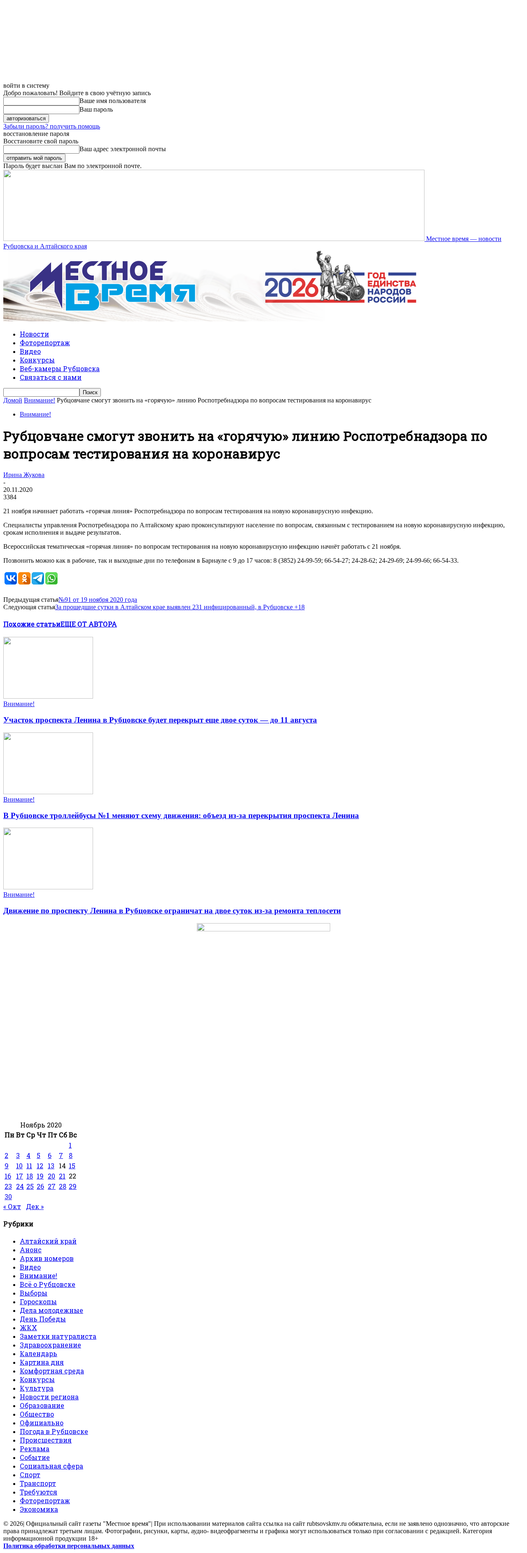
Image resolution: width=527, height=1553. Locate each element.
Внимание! (39, 400)
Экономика (39, 1509)
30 (8, 1196)
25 (30, 1186)
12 (40, 1165)
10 (19, 1165)
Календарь (38, 1353)
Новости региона (49, 1396)
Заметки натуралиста (58, 1336)
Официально (41, 1422)
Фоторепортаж (45, 342)
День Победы (43, 1318)
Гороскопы (38, 1301)
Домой (12, 400)
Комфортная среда (52, 1370)
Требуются (38, 1492)
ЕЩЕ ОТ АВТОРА (89, 624)
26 (40, 1186)
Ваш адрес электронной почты (122, 148)
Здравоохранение (50, 1344)
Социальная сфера (51, 1466)
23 (8, 1186)
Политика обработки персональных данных (68, 1545)
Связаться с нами (51, 377)
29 (73, 1186)
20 (51, 1176)
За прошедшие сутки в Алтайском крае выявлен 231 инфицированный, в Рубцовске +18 (180, 606)
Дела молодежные (51, 1310)
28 (62, 1186)
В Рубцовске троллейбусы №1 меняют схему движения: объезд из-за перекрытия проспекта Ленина (181, 815)
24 (20, 1186)
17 (19, 1176)
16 (8, 1176)
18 (29, 1176)
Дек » (35, 1206)
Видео (30, 351)
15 (72, 1165)
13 (51, 1165)
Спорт (30, 1474)
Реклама (34, 1448)
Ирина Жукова (23, 474)
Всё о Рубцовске (47, 1284)
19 (40, 1176)
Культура (37, 1388)
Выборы (33, 1293)
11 (29, 1165)
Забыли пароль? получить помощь (51, 126)
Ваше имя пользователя (112, 100)
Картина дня (42, 1362)
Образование (42, 1405)
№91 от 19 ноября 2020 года (97, 599)
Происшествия (46, 1440)
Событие (35, 1457)
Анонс (31, 1249)
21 (62, 1176)
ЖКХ (28, 1327)
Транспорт (38, 1483)
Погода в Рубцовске (54, 1431)
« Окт (12, 1206)
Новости (34, 334)
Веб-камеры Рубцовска (60, 368)
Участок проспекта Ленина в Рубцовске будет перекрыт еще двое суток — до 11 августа (160, 720)
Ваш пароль (96, 109)
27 (52, 1186)
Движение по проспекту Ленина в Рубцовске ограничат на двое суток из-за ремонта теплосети (172, 910)
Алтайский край (48, 1241)
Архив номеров (47, 1258)
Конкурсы (37, 360)
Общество (37, 1414)
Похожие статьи (32, 624)
